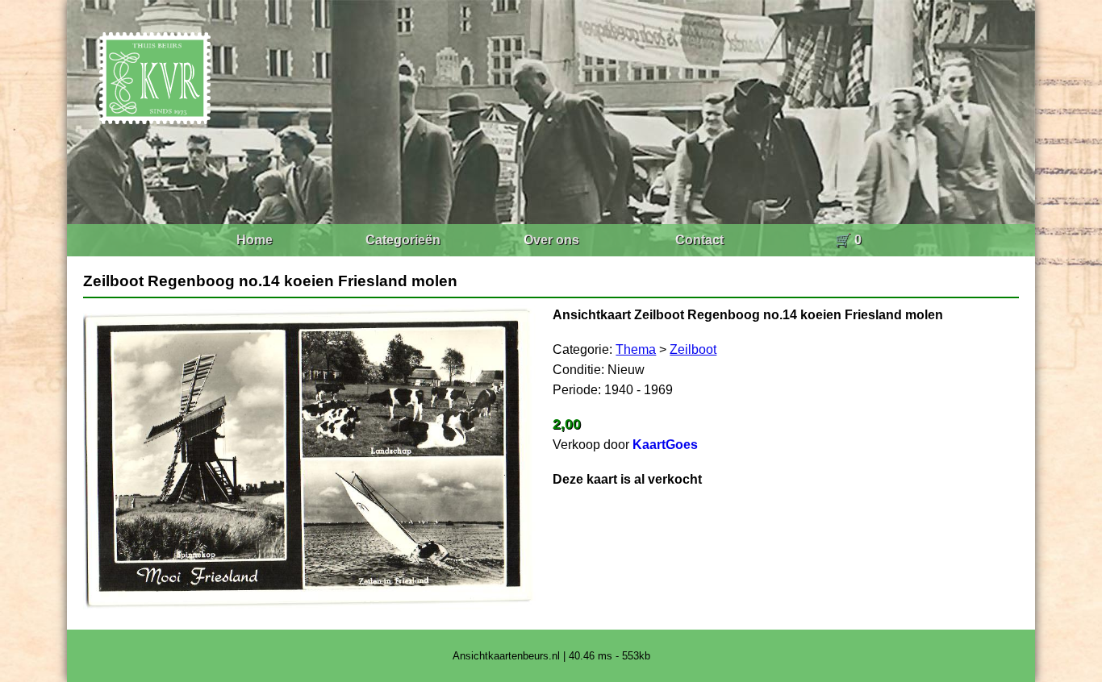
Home (254, 240)
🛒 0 (848, 240)
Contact (699, 240)
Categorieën (402, 240)
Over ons (551, 240)
